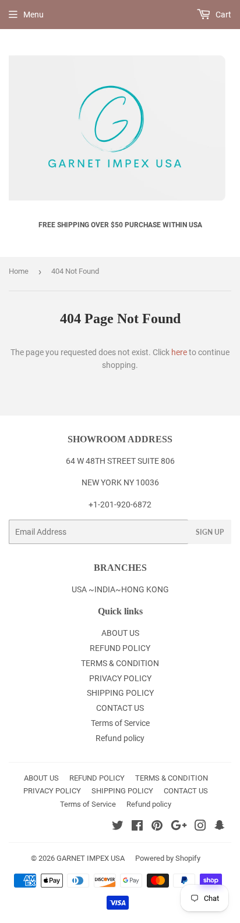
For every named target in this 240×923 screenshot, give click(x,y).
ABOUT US (120, 633)
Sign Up (210, 532)
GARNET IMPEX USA (91, 858)
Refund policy (120, 738)
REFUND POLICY (120, 648)
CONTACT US (120, 708)
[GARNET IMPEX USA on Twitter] (117, 827)
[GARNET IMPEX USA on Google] (179, 827)
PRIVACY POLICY (120, 678)
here (179, 352)
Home (19, 271)
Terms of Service (120, 723)
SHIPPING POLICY (120, 692)
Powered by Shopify (167, 858)
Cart (222, 14)
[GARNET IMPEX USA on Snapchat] (219, 827)
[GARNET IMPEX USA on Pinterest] (157, 827)
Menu (33, 14)
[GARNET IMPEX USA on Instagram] (200, 827)
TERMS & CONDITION (120, 663)
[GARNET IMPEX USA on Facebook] (137, 827)
